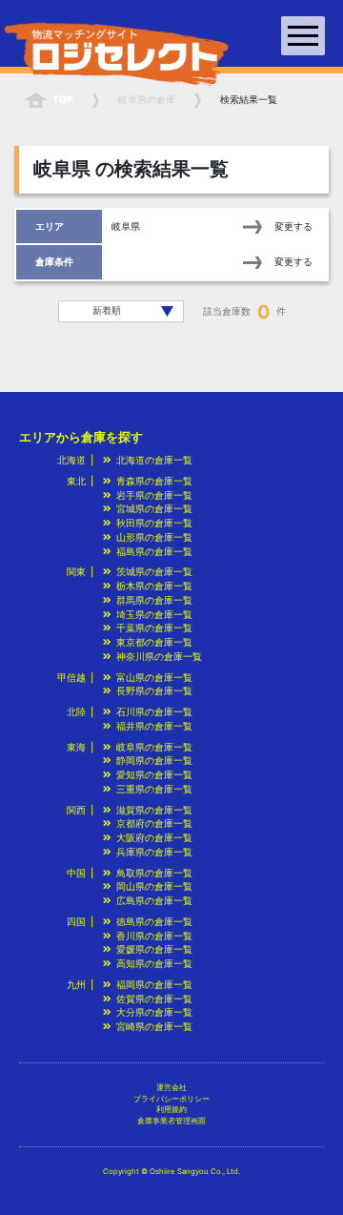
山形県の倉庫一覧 (154, 537)
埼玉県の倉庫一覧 (154, 614)
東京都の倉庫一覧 (154, 642)
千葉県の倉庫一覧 (154, 628)
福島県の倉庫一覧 (154, 551)
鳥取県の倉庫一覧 (154, 873)
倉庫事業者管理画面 (171, 1120)
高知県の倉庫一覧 (154, 963)
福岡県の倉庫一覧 (154, 984)
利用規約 (171, 1109)
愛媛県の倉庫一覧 (154, 949)
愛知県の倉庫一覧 (154, 775)
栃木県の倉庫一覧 (154, 586)
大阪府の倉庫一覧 (154, 838)
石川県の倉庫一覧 (154, 712)
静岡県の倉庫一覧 (154, 760)
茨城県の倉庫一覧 (154, 571)
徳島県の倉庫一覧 (154, 921)
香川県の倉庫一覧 (154, 936)
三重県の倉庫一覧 (154, 789)
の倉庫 (146, 99)
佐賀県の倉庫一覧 (154, 999)
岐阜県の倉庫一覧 (154, 747)
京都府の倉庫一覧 (154, 823)
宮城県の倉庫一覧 (154, 509)
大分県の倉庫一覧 (154, 1012)
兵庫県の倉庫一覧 (154, 852)
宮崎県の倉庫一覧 (154, 1026)
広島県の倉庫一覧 (154, 901)
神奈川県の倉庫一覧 (159, 656)
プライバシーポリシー (171, 1098)
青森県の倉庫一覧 (154, 481)
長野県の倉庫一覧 (154, 691)
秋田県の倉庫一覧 (154, 523)
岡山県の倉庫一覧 (154, 886)
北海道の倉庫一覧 (154, 460)
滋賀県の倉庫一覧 (154, 810)
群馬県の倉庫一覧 (154, 600)
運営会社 (171, 1087)
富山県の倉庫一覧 (154, 677)
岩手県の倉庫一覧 (154, 495)
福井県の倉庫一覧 (154, 726)
